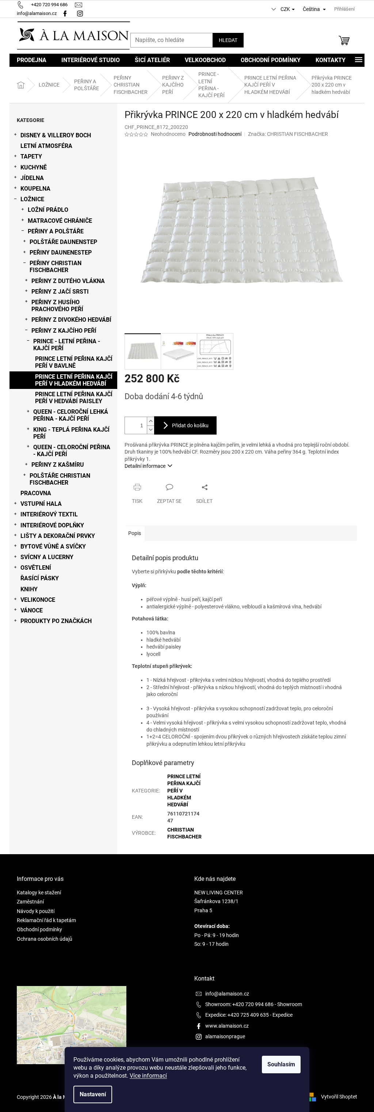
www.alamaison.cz (227, 1026)
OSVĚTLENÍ (35, 567)
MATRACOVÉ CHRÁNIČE (60, 220)
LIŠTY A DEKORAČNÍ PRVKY (57, 535)
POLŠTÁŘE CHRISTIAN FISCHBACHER (60, 479)
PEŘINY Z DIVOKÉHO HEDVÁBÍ (71, 319)
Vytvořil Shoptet (339, 1097)
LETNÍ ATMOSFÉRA (46, 145)
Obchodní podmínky (39, 929)
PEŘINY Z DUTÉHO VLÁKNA (68, 281)
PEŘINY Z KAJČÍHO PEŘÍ (63, 330)
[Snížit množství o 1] (150, 429)
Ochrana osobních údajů (44, 939)
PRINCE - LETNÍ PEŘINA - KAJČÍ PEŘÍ (66, 345)
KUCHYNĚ (33, 167)
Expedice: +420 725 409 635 (237, 1015)
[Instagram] (80, 13)
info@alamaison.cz (227, 994)
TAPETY (31, 156)
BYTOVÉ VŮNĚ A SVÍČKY (53, 546)
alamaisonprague (225, 1036)
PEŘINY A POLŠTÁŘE (56, 231)
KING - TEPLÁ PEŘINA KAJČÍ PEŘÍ (71, 433)
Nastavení (93, 1094)
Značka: (288, 134)
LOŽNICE (32, 199)
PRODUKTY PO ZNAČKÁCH (56, 621)
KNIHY (29, 589)
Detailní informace (145, 466)
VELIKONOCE (37, 599)
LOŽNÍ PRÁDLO (48, 209)
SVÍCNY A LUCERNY (46, 557)
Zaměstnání (30, 902)
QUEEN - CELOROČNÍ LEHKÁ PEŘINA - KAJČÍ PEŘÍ (70, 415)
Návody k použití (35, 911)
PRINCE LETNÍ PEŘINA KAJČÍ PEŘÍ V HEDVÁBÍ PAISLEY (73, 398)
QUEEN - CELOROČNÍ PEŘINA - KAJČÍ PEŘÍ (71, 451)
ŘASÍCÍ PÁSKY (39, 578)
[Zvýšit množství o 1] (150, 421)
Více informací (148, 1075)
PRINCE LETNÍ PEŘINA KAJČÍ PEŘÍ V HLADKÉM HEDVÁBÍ (73, 380)
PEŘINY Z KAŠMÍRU (57, 464)
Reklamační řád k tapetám (46, 920)
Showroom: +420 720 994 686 (239, 1004)
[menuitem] (31, 60)
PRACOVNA (35, 493)
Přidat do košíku (190, 425)
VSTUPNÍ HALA (41, 503)
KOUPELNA (35, 188)
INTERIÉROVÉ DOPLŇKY (52, 525)
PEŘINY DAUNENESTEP (61, 252)
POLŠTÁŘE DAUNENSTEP (63, 241)
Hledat (228, 40)
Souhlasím (281, 1064)
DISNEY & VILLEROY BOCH (55, 135)
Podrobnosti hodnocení (214, 134)
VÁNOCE (31, 610)
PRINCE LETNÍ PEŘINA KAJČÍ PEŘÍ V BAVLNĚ (73, 362)
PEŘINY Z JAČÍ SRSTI (60, 291)
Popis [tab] (134, 533)
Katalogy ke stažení (39, 892)
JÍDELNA (32, 178)
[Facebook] (65, 13)
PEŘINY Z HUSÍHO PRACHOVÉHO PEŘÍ (57, 306)
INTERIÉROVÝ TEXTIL (49, 514)
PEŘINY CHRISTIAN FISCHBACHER (55, 267)
